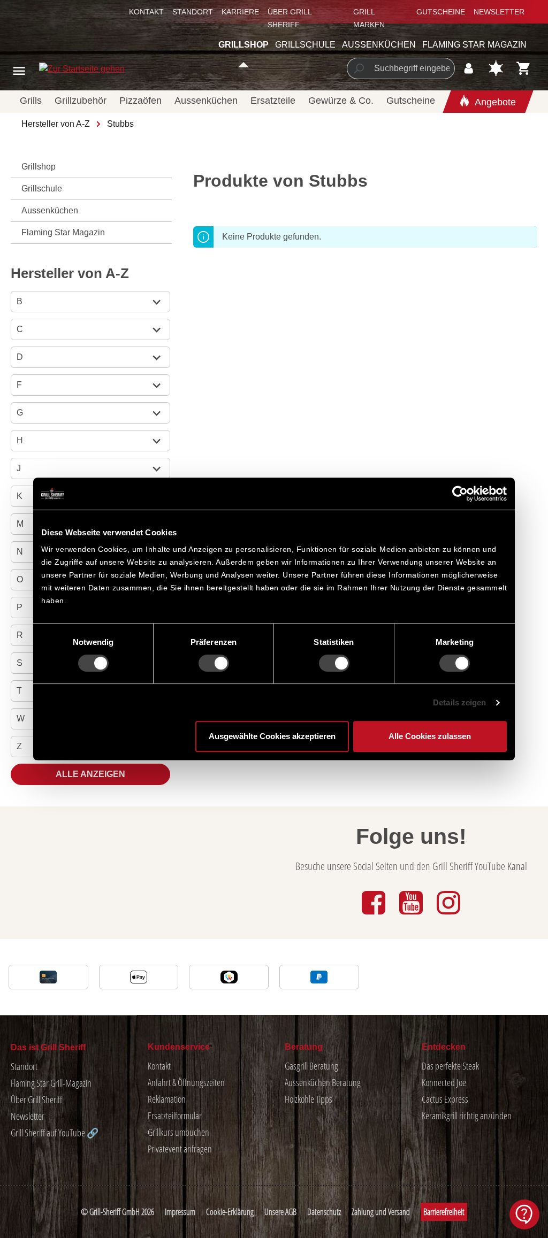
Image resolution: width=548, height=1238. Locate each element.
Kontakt (146, 11)
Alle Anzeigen (90, 774)
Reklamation (167, 1099)
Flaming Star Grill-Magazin (51, 1082)
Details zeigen (459, 702)
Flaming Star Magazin (63, 232)
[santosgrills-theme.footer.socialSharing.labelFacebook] (374, 915)
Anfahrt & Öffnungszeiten (186, 1082)
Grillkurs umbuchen (178, 1132)
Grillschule (41, 188)
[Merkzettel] (495, 68)
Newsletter (499, 11)
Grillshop (38, 166)
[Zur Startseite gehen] (57, 68)
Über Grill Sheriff (36, 1099)
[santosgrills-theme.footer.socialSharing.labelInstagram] (448, 915)
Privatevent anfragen (180, 1148)
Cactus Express (445, 1099)
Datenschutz (324, 1212)
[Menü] (19, 70)
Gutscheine (440, 11)
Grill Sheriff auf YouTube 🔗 (54, 1132)
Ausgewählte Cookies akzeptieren (272, 736)
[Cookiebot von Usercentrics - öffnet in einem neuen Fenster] (460, 494)
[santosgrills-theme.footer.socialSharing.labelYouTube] (412, 915)
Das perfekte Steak (450, 1065)
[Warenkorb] (523, 68)
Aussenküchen (49, 210)
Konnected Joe (444, 1082)
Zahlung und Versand (381, 1212)
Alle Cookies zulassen (430, 736)
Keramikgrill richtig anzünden (467, 1115)
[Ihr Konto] (468, 68)
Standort (192, 11)
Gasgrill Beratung (311, 1065)
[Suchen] (358, 68)
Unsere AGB (280, 1212)
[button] (524, 1214)
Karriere (240, 11)
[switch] (214, 663)
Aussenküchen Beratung (323, 1082)
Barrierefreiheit (444, 1212)
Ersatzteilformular (175, 1115)
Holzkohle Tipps (308, 1099)
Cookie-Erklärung (230, 1212)
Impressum (180, 1212)
